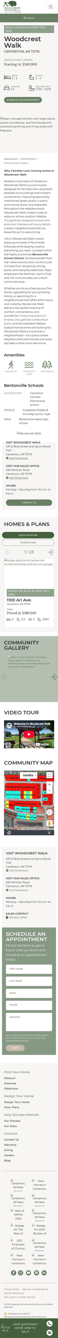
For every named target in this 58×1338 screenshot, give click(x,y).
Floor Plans (11, 1107)
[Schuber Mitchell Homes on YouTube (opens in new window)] (28, 1273)
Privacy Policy (11, 1289)
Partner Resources (14, 1293)
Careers (9, 1155)
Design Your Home (17, 1102)
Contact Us (11, 1139)
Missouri (9, 1078)
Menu (30, 18)
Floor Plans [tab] (28, 542)
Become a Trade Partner (36, 1289)
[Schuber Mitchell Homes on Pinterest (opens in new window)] (36, 1273)
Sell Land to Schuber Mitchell (19, 1297)
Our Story (10, 1126)
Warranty (10, 1144)
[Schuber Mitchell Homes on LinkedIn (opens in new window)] (44, 1273)
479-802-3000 (17, 917)
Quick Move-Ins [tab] (28, 535)
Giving (8, 1150)
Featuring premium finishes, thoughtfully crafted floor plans (26, 319)
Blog (7, 1160)
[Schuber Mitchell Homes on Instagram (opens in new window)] (20, 1273)
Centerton (28, 159)
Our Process (12, 1120)
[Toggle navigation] (50, 7)
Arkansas (11, 159)
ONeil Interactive (38, 1317)
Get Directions (18, 458)
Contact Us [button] (29, 502)
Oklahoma (11, 1088)
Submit (15, 1048)
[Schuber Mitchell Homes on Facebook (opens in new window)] (14, 1273)
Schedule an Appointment (23, 100)
